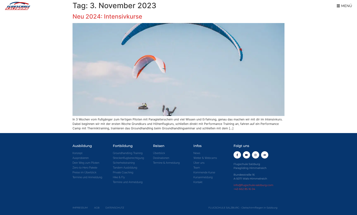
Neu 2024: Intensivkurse (107, 16)
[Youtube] (246, 155)
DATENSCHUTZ (114, 207)
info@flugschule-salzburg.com (253, 185)
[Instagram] (255, 155)
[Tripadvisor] (264, 155)
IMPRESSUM (80, 207)
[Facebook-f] (237, 155)
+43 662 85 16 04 (244, 189)
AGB (96, 207)
